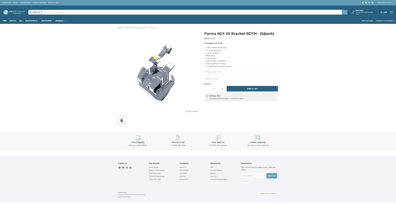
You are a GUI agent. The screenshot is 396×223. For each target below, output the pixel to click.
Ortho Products (31, 21)
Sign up (271, 176)
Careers (183, 176)
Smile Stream (7, 3)
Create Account (367, 21)
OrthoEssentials (25, 3)
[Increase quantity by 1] (222, 89)
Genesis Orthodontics (157, 170)
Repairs (213, 173)
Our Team (183, 173)
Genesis (15, 3)
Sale (20, 21)
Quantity (207, 84)
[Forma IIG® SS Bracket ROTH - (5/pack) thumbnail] (122, 120)
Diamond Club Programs (384, 21)
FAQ (211, 167)
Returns (213, 176)
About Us (12, 21)
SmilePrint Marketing (39, 3)
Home (4, 21)
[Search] (345, 12)
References (60, 21)
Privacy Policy (122, 192)
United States (384, 3)
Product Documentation (219, 179)
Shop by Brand (46, 21)
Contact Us (184, 179)
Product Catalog (216, 170)
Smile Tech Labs (53, 3)
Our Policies (184, 170)
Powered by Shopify (124, 197)
